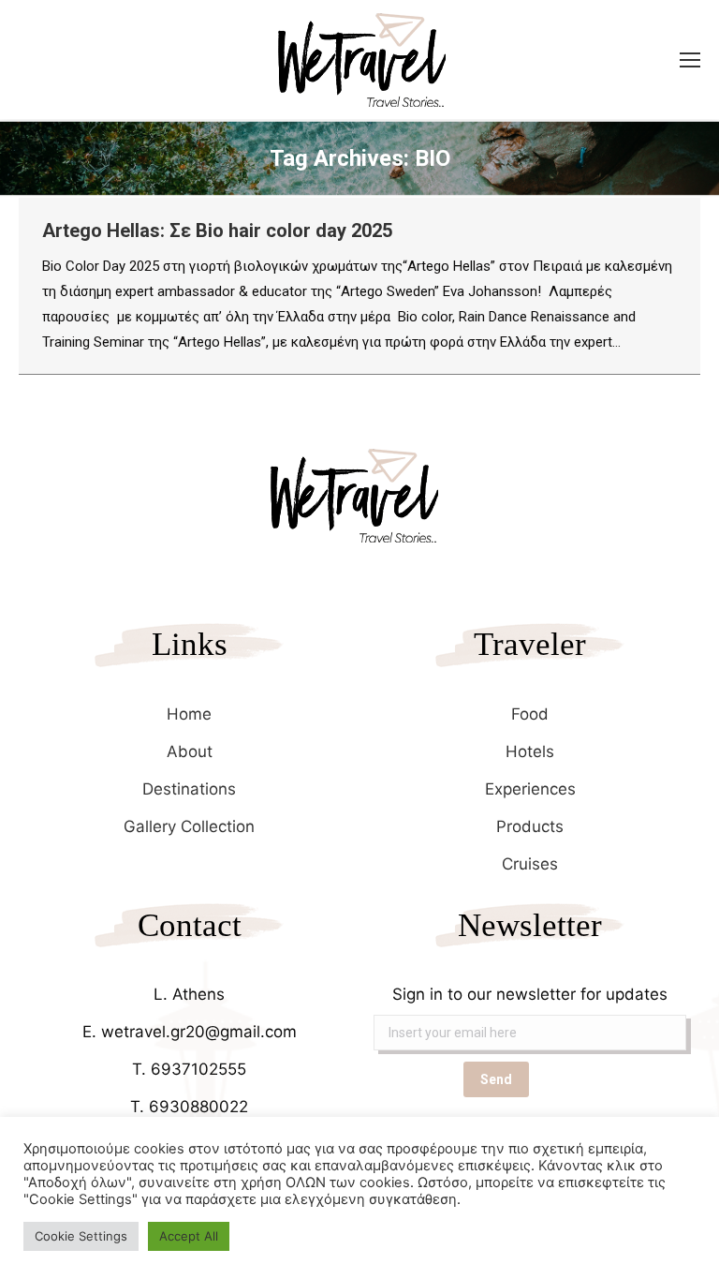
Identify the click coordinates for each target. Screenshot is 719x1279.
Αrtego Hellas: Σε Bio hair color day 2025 (217, 230)
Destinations (189, 789)
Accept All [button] (188, 1235)
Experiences (530, 789)
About (190, 751)
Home (189, 714)
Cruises (530, 864)
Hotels (530, 751)
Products (530, 826)
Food (530, 714)
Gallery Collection (189, 826)
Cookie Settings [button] (81, 1235)
